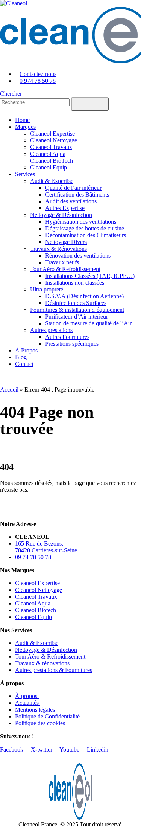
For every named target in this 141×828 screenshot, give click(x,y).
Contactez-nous (38, 74)
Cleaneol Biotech (35, 610)
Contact (24, 364)
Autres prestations (51, 330)
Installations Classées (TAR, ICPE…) (90, 276)
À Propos (26, 350)
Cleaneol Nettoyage (53, 140)
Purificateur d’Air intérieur (76, 316)
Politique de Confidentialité (47, 716)
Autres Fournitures (67, 337)
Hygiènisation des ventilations (80, 221)
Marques (25, 127)
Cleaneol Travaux (51, 147)
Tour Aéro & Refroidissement (65, 269)
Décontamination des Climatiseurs (85, 235)
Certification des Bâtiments (77, 194)
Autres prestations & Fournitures (53, 670)
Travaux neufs (62, 262)
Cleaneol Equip (48, 167)
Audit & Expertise (51, 181)
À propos (27, 696)
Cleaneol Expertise (52, 133)
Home (22, 120)
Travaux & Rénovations (58, 249)
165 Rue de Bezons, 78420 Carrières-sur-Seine (46, 547)
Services (25, 174)
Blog (21, 357)
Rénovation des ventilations (78, 255)
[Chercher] (90, 104)
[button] (11, 93)
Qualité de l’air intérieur (73, 188)
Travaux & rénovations (42, 663)
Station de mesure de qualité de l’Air (88, 323)
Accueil (9, 389)
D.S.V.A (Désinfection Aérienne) (84, 296)
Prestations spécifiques (72, 343)
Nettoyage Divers (66, 242)
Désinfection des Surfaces (75, 303)
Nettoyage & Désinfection (61, 215)
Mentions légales (35, 709)
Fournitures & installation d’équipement (77, 309)
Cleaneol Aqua (47, 154)
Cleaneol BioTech (51, 160)
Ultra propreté (46, 289)
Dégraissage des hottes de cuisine (84, 228)
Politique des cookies (40, 723)
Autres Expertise (65, 208)
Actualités (27, 703)
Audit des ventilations (71, 201)
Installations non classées (74, 282)
